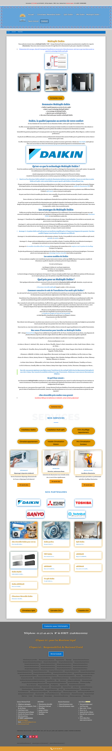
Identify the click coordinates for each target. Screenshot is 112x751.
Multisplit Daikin (92, 15)
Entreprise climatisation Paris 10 (81, 662)
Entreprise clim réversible (27, 678)
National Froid (30, 333)
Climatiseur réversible (46, 287)
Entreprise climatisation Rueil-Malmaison (56, 682)
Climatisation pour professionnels (46, 659)
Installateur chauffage (85, 682)
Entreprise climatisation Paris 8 (88, 671)
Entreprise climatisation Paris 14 (80, 664)
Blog (57, 680)
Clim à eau (61, 689)
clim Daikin (82, 142)
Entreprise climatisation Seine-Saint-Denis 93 (84, 673)
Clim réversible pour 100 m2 (55, 691)
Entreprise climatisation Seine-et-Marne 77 (62, 673)
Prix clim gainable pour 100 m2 (52, 694)
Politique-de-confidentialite (74, 680)
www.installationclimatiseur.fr (24, 743)
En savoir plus (24, 485)
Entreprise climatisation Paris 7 (72, 671)
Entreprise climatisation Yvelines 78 (66, 675)
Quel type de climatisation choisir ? (26, 694)
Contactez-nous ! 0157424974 (56, 626)
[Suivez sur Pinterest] (33, 736)
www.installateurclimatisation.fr (57, 743)
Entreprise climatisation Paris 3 (80, 668)
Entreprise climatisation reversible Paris (42, 673)
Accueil (31, 15)
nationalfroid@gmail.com (28, 722)
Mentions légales (48, 696)
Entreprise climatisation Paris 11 (32, 664)
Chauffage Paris (54, 684)
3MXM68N (48, 566)
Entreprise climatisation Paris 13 (64, 664)
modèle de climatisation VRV (82, 186)
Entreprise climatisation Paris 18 (80, 666)
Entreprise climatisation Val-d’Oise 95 (28, 675)
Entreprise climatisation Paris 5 (40, 671)
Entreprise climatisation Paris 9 (25, 673)
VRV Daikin (80, 15)
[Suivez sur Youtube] (18, 736)
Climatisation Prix (60, 659)
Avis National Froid (23, 724)
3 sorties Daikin (48, 181)
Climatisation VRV (39, 694)
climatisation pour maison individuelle (38, 691)
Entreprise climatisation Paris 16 (48, 666)
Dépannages (68, 659)
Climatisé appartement (28, 442)
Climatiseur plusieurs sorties (69, 691)
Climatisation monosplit (77, 694)
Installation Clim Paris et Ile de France (60, 678)
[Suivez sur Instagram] (30, 736)
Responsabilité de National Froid (56, 647)
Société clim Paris (51, 680)
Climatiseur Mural (67, 687)
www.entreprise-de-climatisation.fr (40, 743)
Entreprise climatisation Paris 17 (64, 666)
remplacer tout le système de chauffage (82, 246)
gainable (50, 238)
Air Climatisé (76, 687)
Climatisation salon (85, 689)
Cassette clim (83, 610)
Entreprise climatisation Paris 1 (66, 662)
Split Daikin (68, 15)
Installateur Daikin (28, 430)
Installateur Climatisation (51, 689)
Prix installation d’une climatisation (77, 684)
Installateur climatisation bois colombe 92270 (30, 687)
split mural (50, 191)
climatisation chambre (38, 689)
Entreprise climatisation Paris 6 (56, 671)
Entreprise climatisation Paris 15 (31, 666)
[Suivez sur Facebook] (27, 736)
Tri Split (30, 696)
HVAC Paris (24, 696)
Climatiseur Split (28, 610)
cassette (56, 238)
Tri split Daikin (49, 578)
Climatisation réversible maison (61, 696)
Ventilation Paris (63, 684)
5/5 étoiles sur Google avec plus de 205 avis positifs (56, 313)
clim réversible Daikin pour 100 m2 (24, 542)
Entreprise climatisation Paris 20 (64, 668)
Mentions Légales (23, 720)
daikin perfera (49, 542)
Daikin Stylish (16, 572)
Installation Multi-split (56, 430)
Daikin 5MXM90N (18, 584)
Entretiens (78, 675)
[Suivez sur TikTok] (36, 736)
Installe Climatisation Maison (56, 443)
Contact (44, 21)
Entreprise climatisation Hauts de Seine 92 (32, 662)
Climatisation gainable (56, 687)
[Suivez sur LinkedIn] (21, 736)
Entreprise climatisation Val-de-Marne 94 (47, 675)
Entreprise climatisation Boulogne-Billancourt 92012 (33, 682)
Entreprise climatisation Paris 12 (48, 664)
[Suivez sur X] (24, 736)
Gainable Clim (56, 610)
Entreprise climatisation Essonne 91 (81, 659)
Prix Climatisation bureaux (83, 443)
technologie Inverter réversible (57, 253)
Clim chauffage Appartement (83, 431)
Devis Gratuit (33, 21)
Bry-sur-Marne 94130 (31, 684)
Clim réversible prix (38, 696)
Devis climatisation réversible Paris (42, 678)
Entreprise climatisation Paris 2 (48, 668)
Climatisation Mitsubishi (43, 684)
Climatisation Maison (27, 689)
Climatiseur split (45, 687)
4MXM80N (80, 566)
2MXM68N (80, 554)
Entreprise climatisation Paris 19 (32, 668)
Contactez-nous (56, 98)
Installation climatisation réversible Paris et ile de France (32, 680)
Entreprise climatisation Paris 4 (24, 671)
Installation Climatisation (86, 687)
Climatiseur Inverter (65, 694)
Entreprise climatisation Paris (50, 662)
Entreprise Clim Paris (87, 675)
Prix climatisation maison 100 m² (72, 689)
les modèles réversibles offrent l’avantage (38, 246)
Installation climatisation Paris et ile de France (80, 678)
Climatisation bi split (89, 694)
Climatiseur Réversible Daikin (48, 15)
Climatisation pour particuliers (30, 659)
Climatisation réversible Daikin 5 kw (86, 691)
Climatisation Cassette (87, 680)
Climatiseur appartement (75, 696)
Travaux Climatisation (23, 691)
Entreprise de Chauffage (73, 682)
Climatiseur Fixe (86, 696)
